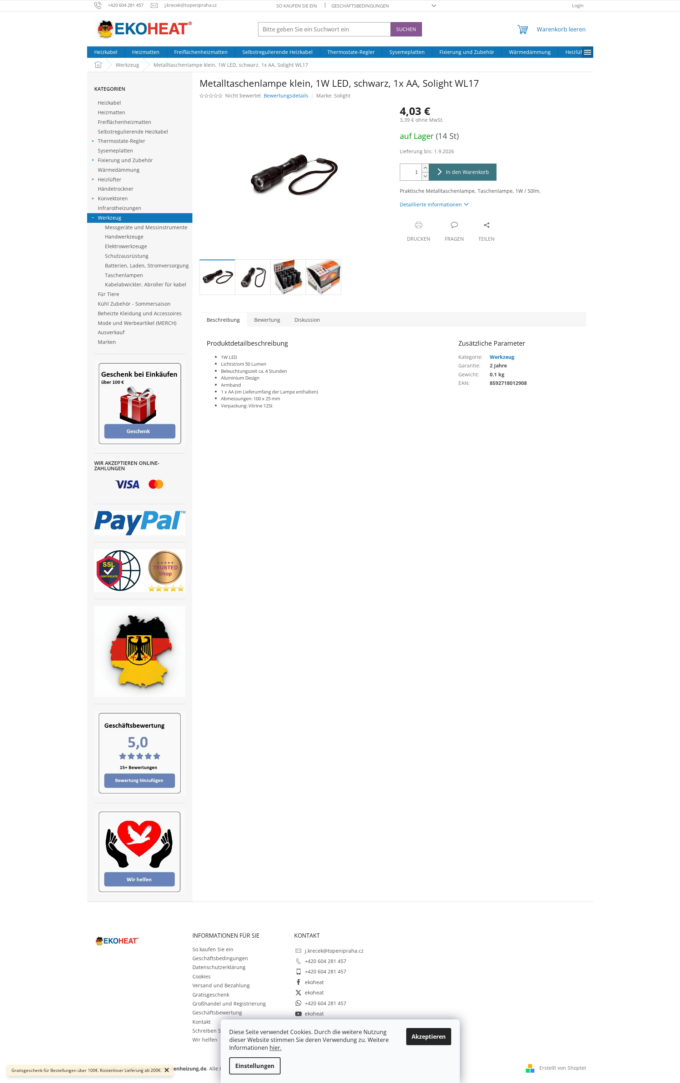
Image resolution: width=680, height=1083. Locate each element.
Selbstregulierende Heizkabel (133, 131)
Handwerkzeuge (124, 236)
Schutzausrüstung (126, 255)
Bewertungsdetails (286, 95)
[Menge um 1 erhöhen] (425, 168)
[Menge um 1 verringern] (425, 176)
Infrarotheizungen (119, 208)
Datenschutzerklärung (219, 967)
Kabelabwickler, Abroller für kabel (145, 284)
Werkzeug (109, 217)
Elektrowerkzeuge (126, 246)
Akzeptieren (429, 1037)
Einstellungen (254, 1066)
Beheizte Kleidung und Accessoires (140, 313)
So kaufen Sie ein (296, 5)
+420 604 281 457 (325, 961)
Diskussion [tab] (307, 319)
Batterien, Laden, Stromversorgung (147, 265)
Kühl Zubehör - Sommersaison (134, 303)
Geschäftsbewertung (217, 1012)
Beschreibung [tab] (223, 319)
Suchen (406, 29)
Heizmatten (111, 112)
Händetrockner (116, 188)
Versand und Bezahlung (221, 985)
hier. (276, 1048)
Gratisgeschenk (210, 994)
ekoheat (314, 982)
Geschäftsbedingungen (360, 5)
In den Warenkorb (467, 172)
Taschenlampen (124, 275)
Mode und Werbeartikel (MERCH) (137, 323)
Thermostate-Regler (121, 140)
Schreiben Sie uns (214, 1030)
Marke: (333, 95)
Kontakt (201, 1021)
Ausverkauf (111, 332)
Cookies (201, 976)
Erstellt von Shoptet (562, 1067)
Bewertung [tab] (267, 319)
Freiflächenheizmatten (124, 122)
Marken (107, 342)
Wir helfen (204, 1039)
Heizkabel (109, 102)
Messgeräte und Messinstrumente (146, 227)
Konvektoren (113, 198)
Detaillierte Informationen (431, 204)
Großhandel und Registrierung (229, 1003)
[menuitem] (106, 52)
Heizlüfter (109, 179)
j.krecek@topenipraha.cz (334, 950)
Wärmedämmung (119, 169)
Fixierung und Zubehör (125, 160)
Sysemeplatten (115, 150)
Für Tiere (108, 294)
